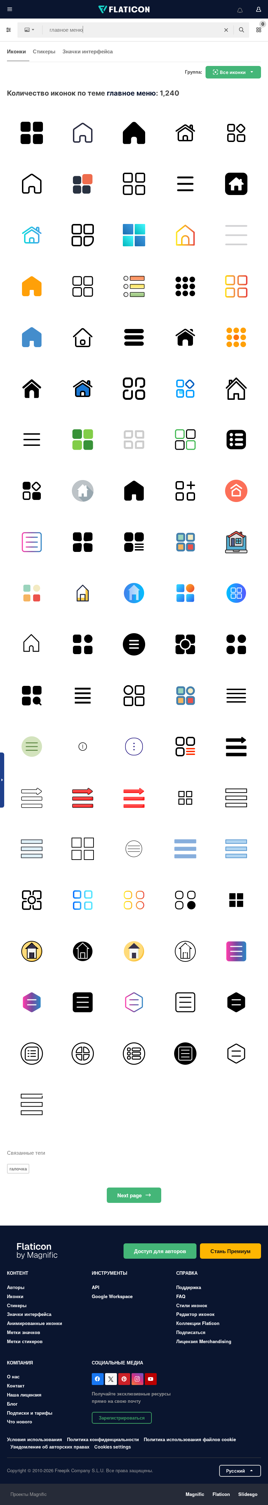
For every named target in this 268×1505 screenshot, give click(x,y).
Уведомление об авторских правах (49, 1446)
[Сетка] (83, 286)
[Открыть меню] (134, 439)
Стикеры (44, 51)
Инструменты (109, 1273)
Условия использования (34, 1439)
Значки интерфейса (87, 51)
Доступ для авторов (160, 1251)
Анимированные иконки (34, 1323)
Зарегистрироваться (122, 1417)
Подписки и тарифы (29, 1412)
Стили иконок (191, 1305)
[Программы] (185, 286)
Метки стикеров (25, 1341)
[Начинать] (83, 490)
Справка (187, 1273)
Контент (17, 1273)
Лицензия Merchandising (203, 1341)
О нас (13, 1376)
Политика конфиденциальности (103, 1439)
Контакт (15, 1385)
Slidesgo (248, 1494)
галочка (18, 1168)
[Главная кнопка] (185, 235)
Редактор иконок (195, 1314)
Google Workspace (112, 1296)
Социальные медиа (117, 1362)
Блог (12, 1403)
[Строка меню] (134, 644)
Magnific (195, 1494)
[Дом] (83, 132)
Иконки (16, 51)
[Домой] (134, 132)
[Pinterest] (124, 1379)
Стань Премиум (230, 1251)
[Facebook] (98, 1379)
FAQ (180, 1296)
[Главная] (236, 184)
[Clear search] (226, 30)
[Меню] (31, 132)
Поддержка (188, 1287)
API (95, 1287)
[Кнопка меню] (134, 388)
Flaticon (221, 1494)
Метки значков (23, 1332)
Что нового (19, 1421)
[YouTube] (151, 1379)
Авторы (15, 1287)
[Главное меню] (236, 132)
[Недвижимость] (236, 542)
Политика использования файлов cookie (190, 1439)
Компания (20, 1362)
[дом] (236, 388)
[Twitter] (111, 1379)
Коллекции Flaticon (197, 1323)
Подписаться (191, 1332)
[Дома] (185, 132)
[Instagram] (137, 1379)
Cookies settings (112, 1447)
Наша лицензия (24, 1394)
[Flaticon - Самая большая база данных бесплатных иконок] (124, 9)
